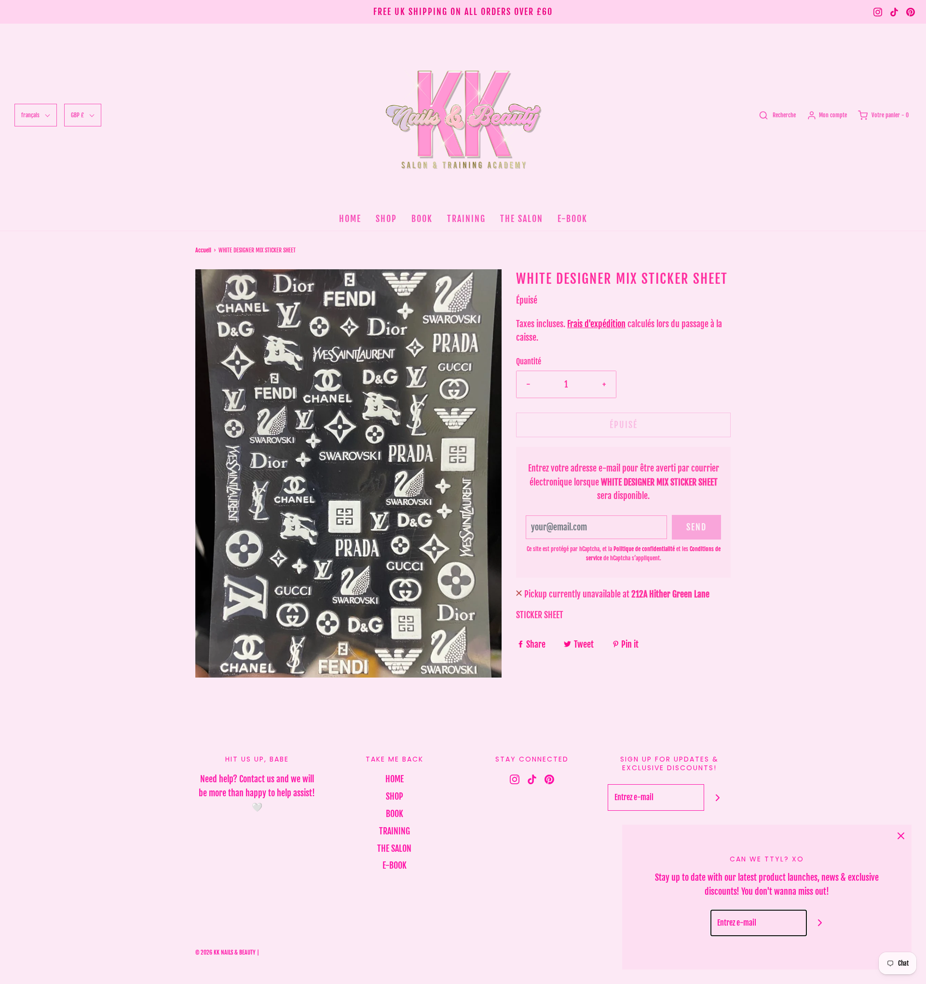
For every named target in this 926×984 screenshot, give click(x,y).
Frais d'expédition (596, 324)
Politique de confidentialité (644, 549)
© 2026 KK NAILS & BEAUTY (225, 952)
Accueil (203, 250)
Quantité (528, 361)
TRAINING (466, 218)
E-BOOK (572, 218)
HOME (350, 218)
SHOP (386, 218)
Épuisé (624, 424)
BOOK (422, 218)
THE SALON (521, 218)
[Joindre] (717, 797)
